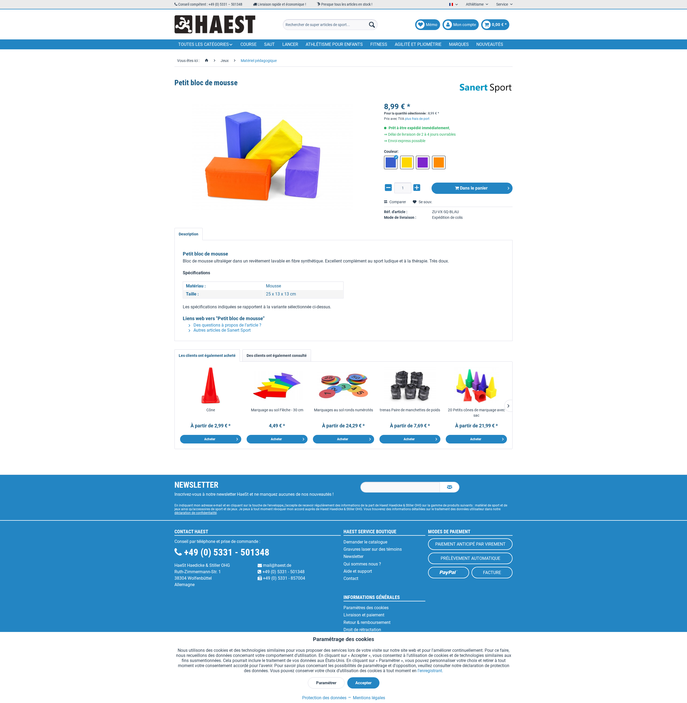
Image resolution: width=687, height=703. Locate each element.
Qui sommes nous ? (362, 564)
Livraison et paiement (364, 614)
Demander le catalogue (365, 542)
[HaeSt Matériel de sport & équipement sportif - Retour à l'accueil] (214, 24)
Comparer (397, 202)
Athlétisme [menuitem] (475, 4)
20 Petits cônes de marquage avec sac (476, 412)
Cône (210, 410)
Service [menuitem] (502, 4)
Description (188, 234)
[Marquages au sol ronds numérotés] (343, 386)
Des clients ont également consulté (277, 355)
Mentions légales (368, 697)
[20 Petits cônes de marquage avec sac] (476, 386)
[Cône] (210, 386)
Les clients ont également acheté (207, 355)
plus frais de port (417, 119)
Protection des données (324, 697)
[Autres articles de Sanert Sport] (486, 88)
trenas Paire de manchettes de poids (410, 410)
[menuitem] (330, 24)
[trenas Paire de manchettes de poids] (410, 386)
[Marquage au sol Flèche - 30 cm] (277, 386)
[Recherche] (372, 24)
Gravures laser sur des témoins (373, 549)
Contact (351, 578)
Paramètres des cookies (366, 607)
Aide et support (358, 571)
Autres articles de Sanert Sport (221, 330)
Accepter (363, 682)
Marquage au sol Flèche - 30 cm (277, 410)
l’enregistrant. (430, 670)
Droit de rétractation (362, 629)
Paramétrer (326, 682)
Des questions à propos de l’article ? (226, 325)
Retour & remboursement (367, 622)
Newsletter (353, 556)
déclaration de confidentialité (195, 513)
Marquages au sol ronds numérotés (343, 410)
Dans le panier (473, 188)
